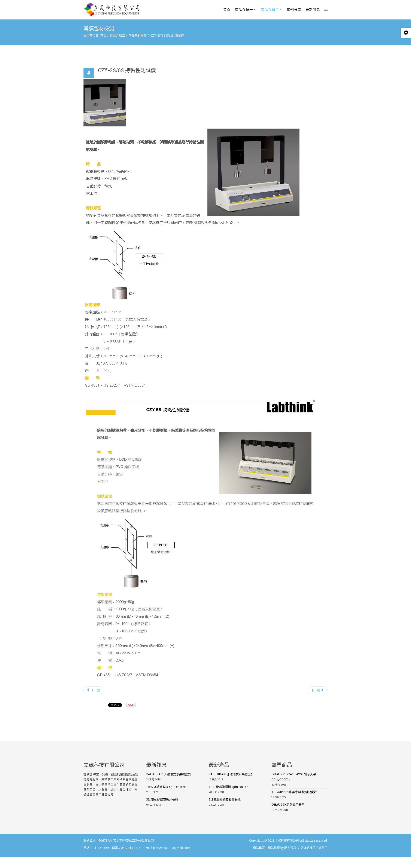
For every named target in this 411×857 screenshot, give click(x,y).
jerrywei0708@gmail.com (171, 848)
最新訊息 (312, 10)
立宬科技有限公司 (287, 840)
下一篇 (316, 690)
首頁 (227, 10)
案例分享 (294, 10)
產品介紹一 (244, 10)
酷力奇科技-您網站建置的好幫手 (306, 848)
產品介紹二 (270, 10)
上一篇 (95, 690)
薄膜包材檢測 (138, 35)
